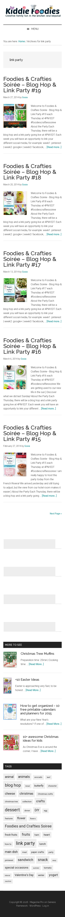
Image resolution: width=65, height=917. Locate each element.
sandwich (25, 860)
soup (54, 860)
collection (27, 801)
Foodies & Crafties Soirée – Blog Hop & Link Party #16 (29, 346)
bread (27, 786)
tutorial (7, 875)
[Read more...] (54, 147)
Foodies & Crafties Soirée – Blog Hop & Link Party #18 (29, 172)
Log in (45, 905)
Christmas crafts (45, 794)
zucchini (8, 881)
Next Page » (56, 513)
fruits (26, 834)
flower (21, 818)
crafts (40, 801)
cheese (10, 793)
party (51, 852)
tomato (48, 868)
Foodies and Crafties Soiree (28, 826)
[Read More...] (36, 664)
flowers (33, 819)
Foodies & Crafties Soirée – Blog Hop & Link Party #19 (29, 84)
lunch (42, 843)
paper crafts (37, 852)
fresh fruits (11, 834)
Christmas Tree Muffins (37, 654)
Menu (35, 28)
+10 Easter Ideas (27, 679)
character (52, 786)
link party (25, 843)
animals (24, 777)
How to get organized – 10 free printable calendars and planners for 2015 (39, 709)
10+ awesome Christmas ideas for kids (41, 738)
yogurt (53, 875)
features (9, 818)
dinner (27, 811)
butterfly (39, 785)
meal (24, 852)
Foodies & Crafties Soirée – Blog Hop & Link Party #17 (29, 259)
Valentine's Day (24, 875)
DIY (37, 810)
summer (36, 868)
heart (47, 834)
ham (37, 835)
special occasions (16, 867)
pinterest (9, 860)
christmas (26, 793)
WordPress (35, 905)
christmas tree (11, 802)
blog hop (13, 785)
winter (41, 875)
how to (8, 844)
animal (9, 777)
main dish (11, 852)
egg (45, 811)
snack (43, 859)
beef (48, 777)
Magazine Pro (37, 902)
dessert (12, 809)
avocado (38, 777)
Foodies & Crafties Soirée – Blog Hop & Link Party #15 (29, 433)
